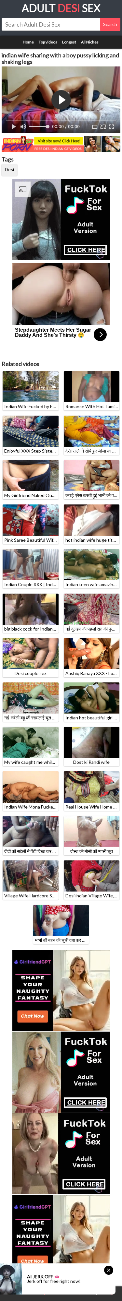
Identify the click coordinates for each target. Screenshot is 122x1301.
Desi (9, 169)
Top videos (48, 42)
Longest (69, 42)
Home (28, 42)
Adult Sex (61, 8)
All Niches (90, 42)
